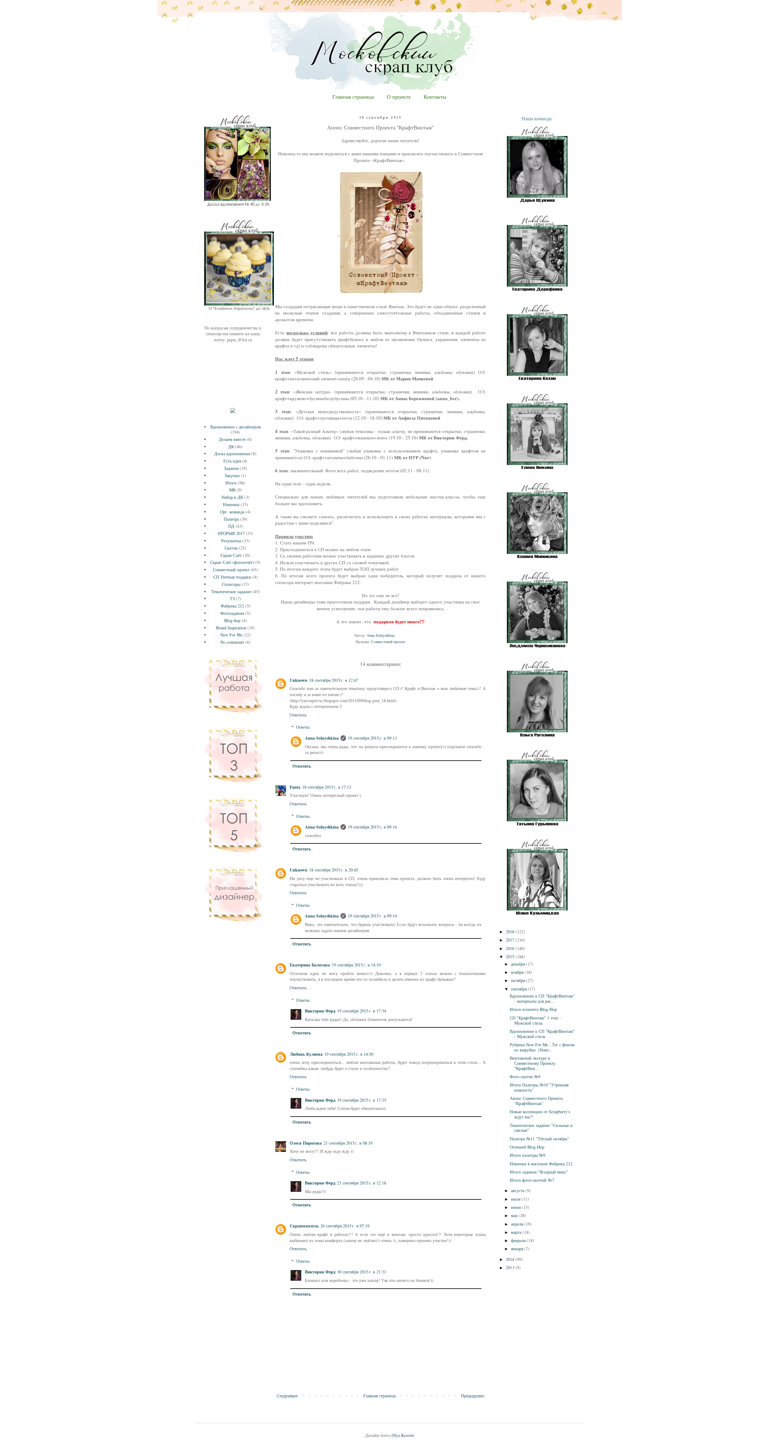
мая (515, 1215)
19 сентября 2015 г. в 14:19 (356, 965)
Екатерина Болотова (310, 965)
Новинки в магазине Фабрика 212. (542, 1164)
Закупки (232, 475)
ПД (231, 526)
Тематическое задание (231, 591)
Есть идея (232, 461)
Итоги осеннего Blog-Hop (533, 1009)
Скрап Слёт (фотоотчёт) (232, 562)
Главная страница (353, 97)
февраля (519, 1240)
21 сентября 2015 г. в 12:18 (361, 1183)
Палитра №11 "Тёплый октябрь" (539, 1139)
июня (516, 1207)
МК (232, 490)
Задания (231, 468)
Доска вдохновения (232, 453)
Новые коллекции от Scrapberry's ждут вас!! (540, 1114)
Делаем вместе (232, 439)
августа (518, 1190)
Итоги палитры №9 (527, 1155)
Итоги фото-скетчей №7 (532, 1180)
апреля (517, 1224)
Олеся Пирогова (306, 1143)
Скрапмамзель (304, 1226)
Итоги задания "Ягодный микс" (539, 1172)
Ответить (298, 715)
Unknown (298, 680)
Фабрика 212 (232, 606)
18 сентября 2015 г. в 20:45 (333, 870)
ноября (518, 972)
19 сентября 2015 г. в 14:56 (348, 1054)
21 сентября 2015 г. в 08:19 (347, 1143)
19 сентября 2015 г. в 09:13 (372, 738)
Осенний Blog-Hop (527, 1147)
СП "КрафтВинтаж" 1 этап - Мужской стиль (535, 1020)
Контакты (435, 97)
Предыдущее (472, 1396)
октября (518, 980)
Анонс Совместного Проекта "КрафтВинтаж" (536, 1100)
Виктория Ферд (320, 1011)
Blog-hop (232, 620)
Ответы (302, 727)
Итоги (231, 483)
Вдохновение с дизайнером (235, 427)
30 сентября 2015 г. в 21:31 (361, 1272)
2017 (510, 940)
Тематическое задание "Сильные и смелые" (541, 1127)
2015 (510, 956)
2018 (510, 931)
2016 (510, 948)
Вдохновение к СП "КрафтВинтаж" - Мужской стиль (542, 1033)
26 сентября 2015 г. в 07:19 (344, 1226)
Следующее (287, 1396)
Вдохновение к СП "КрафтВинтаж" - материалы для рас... (542, 998)
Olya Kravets (403, 1435)
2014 (510, 1259)
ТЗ (232, 598)
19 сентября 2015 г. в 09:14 (372, 827)
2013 (510, 1267)
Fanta (295, 787)
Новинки (231, 504)
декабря (518, 964)
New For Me (231, 635)
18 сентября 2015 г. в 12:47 (333, 680)
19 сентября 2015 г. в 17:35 (361, 1100)
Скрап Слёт (231, 555)
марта (516, 1232)
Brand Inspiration (231, 628)
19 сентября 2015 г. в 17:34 (361, 1011)
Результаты (231, 541)
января (517, 1248)
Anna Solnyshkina (322, 738)
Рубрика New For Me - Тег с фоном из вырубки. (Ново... (542, 1047)
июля (516, 1199)
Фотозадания (232, 613)
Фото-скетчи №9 (525, 1076)
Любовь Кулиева (306, 1054)
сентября (519, 989)
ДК (231, 446)
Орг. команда (232, 512)
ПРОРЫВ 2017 (231, 533)
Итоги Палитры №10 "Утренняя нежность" (539, 1087)
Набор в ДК (232, 497)
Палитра (231, 519)
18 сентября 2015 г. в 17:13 (326, 787)
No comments (232, 642)
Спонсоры (231, 584)
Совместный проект (388, 641)
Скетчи (231, 548)
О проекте (399, 97)
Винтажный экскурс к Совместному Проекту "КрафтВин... (532, 1063)
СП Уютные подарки (232, 577)
